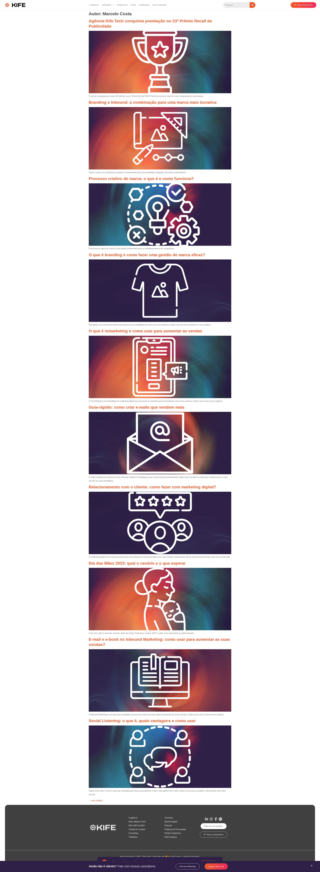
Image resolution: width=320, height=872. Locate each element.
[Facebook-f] (216, 819)
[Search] (252, 5)
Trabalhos (122, 5)
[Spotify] (220, 819)
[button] (312, 866)
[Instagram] (211, 819)
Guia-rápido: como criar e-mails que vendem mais (136, 407)
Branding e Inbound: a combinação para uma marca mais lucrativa (152, 102)
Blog (133, 5)
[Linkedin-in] (206, 819)
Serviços (106, 5)
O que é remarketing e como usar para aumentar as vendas (145, 331)
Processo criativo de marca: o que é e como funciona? (141, 178)
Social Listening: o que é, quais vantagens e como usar (142, 720)
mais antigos (95, 800)
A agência (94, 5)
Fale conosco (159, 5)
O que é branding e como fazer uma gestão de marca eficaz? (147, 255)
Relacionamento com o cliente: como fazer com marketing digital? (152, 487)
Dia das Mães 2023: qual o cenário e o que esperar (137, 563)
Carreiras (144, 5)
